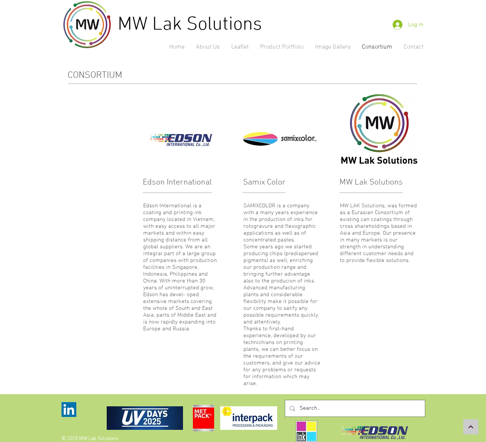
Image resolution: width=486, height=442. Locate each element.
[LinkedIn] (69, 409)
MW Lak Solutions (190, 24)
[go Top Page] (470, 426)
